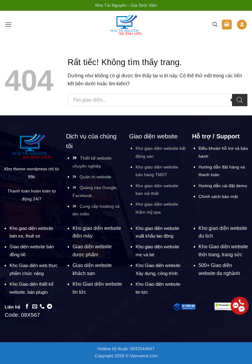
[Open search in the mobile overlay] (157, 100)
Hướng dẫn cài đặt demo (223, 185)
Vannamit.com (144, 355)
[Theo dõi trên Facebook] (27, 306)
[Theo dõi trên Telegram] (49, 306)
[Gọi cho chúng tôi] (42, 306)
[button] (8, 24)
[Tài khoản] (242, 25)
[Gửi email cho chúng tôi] (34, 306)
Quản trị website (95, 176)
